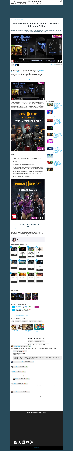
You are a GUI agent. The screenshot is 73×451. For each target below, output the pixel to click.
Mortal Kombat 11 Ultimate (20, 306)
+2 (27, 366)
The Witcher (24, 2)
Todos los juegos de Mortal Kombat (22, 315)
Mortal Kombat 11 (19, 309)
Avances (34, 3)
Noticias (16, 3)
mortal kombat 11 (25, 321)
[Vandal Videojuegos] (36, 1)
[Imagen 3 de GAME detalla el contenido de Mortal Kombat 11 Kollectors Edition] (35, 296)
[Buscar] (58, 1)
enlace (31, 235)
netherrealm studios (32, 321)
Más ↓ (29, 1)
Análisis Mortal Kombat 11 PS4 (21, 313)
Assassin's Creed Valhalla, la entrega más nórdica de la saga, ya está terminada (27, 331)
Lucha (30, 307)
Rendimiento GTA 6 (19, 2)
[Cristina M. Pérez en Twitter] (17, 239)
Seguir (13, 309)
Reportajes (31, 3)
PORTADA (12, 3)
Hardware (48, 3)
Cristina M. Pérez (53, 64)
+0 (30, 346)
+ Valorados (35, 338)
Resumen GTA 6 (19, 0)
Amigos (39, 338)
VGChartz (38, 444)
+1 (25, 351)
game (13, 321)
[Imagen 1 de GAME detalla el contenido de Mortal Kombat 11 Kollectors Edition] (17, 296)
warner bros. (40, 321)
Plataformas (53, 3)
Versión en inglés (36, 447)
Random (44, 3)
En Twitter (43, 338)
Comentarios (30, 338)
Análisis (20, 3)
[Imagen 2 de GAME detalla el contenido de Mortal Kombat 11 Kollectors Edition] (28, 296)
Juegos (26, 3)
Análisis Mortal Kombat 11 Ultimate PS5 (22, 311)
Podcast (57, 3)
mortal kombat (17, 321)
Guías (23, 3)
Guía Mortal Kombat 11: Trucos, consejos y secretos (25, 314)
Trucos (38, 3)
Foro (41, 3)
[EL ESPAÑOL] (61, 1)
